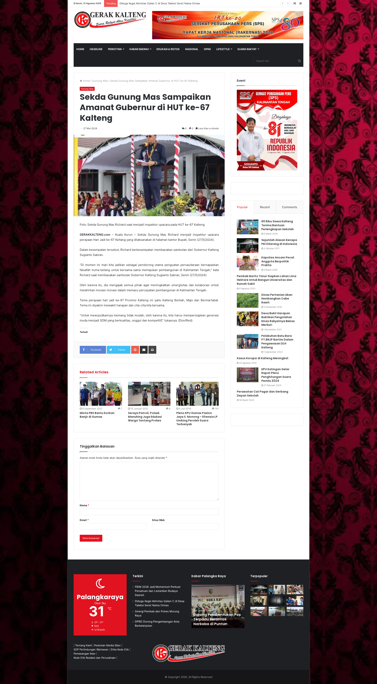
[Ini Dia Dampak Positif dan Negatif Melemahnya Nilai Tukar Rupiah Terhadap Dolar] (258, 600)
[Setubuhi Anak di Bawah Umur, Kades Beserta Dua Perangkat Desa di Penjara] (277, 589)
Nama (84, 505)
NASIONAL (191, 49)
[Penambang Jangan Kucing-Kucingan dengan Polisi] (295, 611)
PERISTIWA (115, 49)
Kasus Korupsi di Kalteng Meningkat (262, 358)
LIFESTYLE (223, 49)
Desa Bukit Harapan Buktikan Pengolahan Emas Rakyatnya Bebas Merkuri (278, 319)
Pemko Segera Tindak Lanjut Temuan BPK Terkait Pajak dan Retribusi (217, 619)
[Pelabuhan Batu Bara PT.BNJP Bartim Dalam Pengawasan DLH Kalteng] (247, 341)
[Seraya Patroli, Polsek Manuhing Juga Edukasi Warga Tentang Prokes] (149, 394)
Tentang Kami (83, 645)
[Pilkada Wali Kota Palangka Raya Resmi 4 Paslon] (258, 611)
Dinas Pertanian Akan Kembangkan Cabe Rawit (276, 298)
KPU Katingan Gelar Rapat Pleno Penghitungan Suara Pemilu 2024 (276, 375)
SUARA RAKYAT (247, 49)
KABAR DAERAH (139, 49)
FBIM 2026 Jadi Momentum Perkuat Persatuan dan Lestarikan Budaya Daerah (157, 591)
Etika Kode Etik (120, 649)
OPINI (207, 49)
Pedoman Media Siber (107, 645)
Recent (265, 207)
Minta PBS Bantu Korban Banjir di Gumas (97, 415)
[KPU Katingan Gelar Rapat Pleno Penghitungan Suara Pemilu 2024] (247, 374)
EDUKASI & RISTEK (168, 49)
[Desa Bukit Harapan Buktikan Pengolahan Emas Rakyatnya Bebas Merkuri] (247, 318)
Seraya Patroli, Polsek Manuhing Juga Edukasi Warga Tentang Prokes (145, 416)
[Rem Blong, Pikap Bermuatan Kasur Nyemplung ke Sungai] (277, 611)
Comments (289, 207)
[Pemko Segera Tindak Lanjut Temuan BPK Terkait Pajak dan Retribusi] (217, 606)
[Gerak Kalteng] (110, 19)
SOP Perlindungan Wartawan (91, 649)
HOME (80, 49)
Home (86, 80)
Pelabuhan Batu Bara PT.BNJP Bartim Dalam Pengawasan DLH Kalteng (277, 341)
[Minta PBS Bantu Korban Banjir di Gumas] (101, 394)
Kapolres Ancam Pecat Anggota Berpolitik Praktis (277, 261)
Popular (242, 207)
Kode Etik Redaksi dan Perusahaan (95, 657)
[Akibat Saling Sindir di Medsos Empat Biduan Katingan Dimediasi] (295, 589)
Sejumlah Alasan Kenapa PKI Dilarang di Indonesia (279, 242)
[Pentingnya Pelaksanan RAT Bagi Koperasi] (295, 600)
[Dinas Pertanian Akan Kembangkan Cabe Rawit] (247, 300)
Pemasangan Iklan (84, 653)
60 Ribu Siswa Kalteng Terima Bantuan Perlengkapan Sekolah (277, 225)
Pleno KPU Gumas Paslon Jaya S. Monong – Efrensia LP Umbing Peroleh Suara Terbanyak (197, 418)
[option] (217, 606)
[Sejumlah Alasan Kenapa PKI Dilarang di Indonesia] (247, 245)
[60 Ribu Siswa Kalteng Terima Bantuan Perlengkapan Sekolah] (247, 227)
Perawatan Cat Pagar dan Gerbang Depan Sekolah (262, 393)
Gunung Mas (100, 80)
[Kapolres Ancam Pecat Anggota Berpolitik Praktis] (247, 263)
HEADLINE (96, 49)
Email (84, 520)
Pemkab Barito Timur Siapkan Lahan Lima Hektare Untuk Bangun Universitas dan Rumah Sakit (266, 280)
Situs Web (158, 520)
